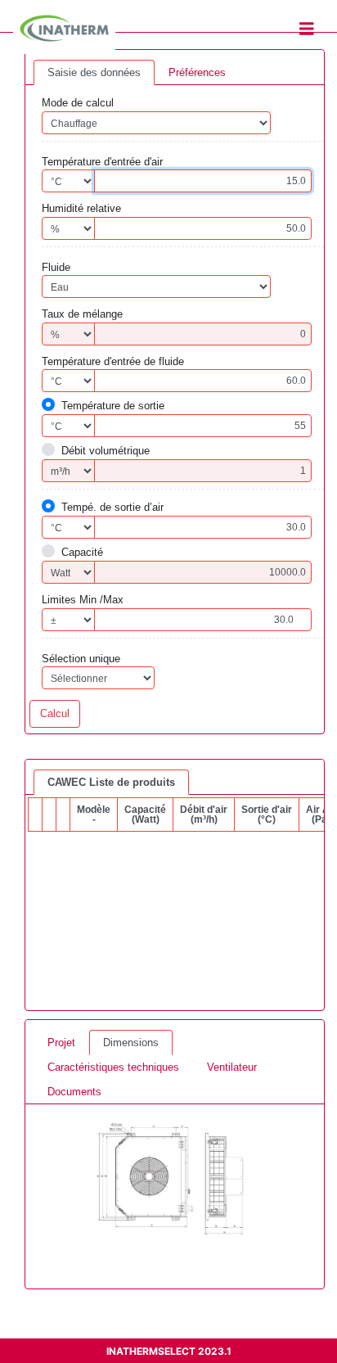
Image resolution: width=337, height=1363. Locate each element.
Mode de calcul (78, 103)
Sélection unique (81, 658)
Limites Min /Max (83, 599)
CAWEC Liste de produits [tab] (111, 782)
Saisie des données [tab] (94, 72)
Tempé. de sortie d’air (112, 507)
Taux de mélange (82, 314)
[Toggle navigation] (307, 29)
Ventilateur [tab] (232, 1067)
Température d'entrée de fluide (113, 361)
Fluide (56, 267)
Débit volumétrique (105, 451)
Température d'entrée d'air (102, 162)
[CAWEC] (168, 1178)
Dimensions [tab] (131, 1042)
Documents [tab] (74, 1091)
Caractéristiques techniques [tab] (113, 1067)
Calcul (55, 713)
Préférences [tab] (197, 72)
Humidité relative (81, 208)
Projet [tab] (61, 1042)
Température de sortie (112, 405)
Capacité (82, 552)
